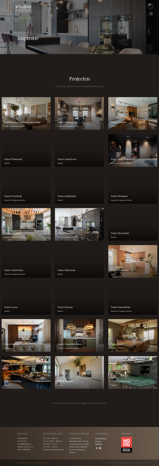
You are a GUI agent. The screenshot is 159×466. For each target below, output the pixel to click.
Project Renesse (65, 307)
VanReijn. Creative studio (133, 463)
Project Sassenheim (120, 307)
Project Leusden (119, 122)
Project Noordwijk (13, 196)
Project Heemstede (120, 233)
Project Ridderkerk (67, 196)
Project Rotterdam (120, 270)
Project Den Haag (12, 233)
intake (83, 403)
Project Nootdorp (66, 233)
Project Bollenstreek (67, 122)
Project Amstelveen (67, 159)
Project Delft (117, 344)
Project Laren (10, 307)
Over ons (98, 441)
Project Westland (119, 196)
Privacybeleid (36, 463)
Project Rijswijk (11, 344)
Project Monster (65, 381)
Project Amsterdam (13, 270)
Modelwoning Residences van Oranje (22, 122)
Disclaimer (45, 463)
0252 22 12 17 (28, 447)
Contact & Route (100, 438)
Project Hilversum (66, 270)
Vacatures (98, 444)
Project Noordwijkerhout (123, 159)
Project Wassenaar (13, 159)
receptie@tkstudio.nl (24, 444)
